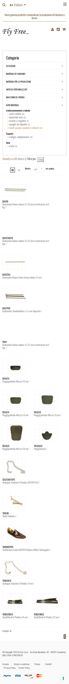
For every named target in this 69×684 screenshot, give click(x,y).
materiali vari (17, 117)
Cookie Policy (24, 668)
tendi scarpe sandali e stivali (25, 127)
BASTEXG (22, 276)
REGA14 (15, 413)
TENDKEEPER (26, 548)
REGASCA (40, 447)
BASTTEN (22, 309)
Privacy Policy (10, 668)
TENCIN (9, 514)
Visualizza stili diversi (13, 158)
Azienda (5, 664)
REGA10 (15, 380)
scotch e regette (19, 120)
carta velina (17, 113)
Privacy (37, 664)
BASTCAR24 (25, 240)
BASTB (25, 204)
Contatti (48, 664)
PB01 (25, 344)
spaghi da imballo (19, 124)
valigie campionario (21, 137)
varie (13, 146)
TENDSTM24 (15, 616)
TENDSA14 (18, 582)
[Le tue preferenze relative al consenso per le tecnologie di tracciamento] (63, 678)
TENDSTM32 (47, 616)
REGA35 (15, 447)
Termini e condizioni (22, 664)
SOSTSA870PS (21, 481)
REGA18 (47, 413)
